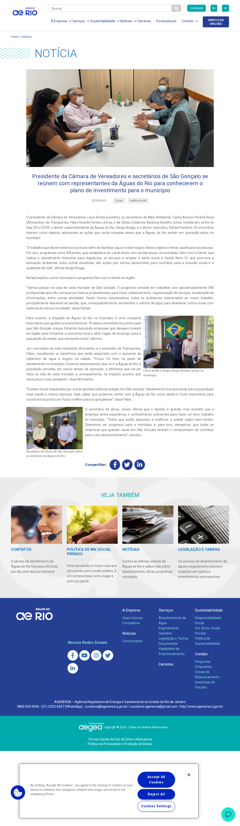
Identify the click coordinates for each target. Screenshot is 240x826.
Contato (201, 654)
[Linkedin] (140, 464)
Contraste (196, 8)
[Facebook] (115, 464)
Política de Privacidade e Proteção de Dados (120, 744)
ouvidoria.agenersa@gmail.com (154, 706)
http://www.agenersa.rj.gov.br (201, 706)
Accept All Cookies (156, 779)
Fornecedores (166, 21)
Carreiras (144, 21)
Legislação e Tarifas (173, 638)
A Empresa (131, 610)
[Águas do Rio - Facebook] (73, 655)
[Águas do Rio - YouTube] (84, 655)
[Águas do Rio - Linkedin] (73, 668)
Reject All (156, 794)
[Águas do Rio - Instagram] (96, 655)
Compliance (131, 623)
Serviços (166, 610)
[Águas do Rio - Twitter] (108, 655)
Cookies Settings (156, 806)
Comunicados (132, 641)
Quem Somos (132, 618)
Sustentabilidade (209, 610)
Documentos (168, 643)
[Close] (189, 775)
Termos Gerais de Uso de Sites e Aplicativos (120, 739)
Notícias (27, 36)
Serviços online (216, 21)
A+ (214, 8)
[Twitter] (127, 464)
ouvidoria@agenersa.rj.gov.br (106, 706)
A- (225, 8)
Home (15, 36)
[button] (18, 792)
